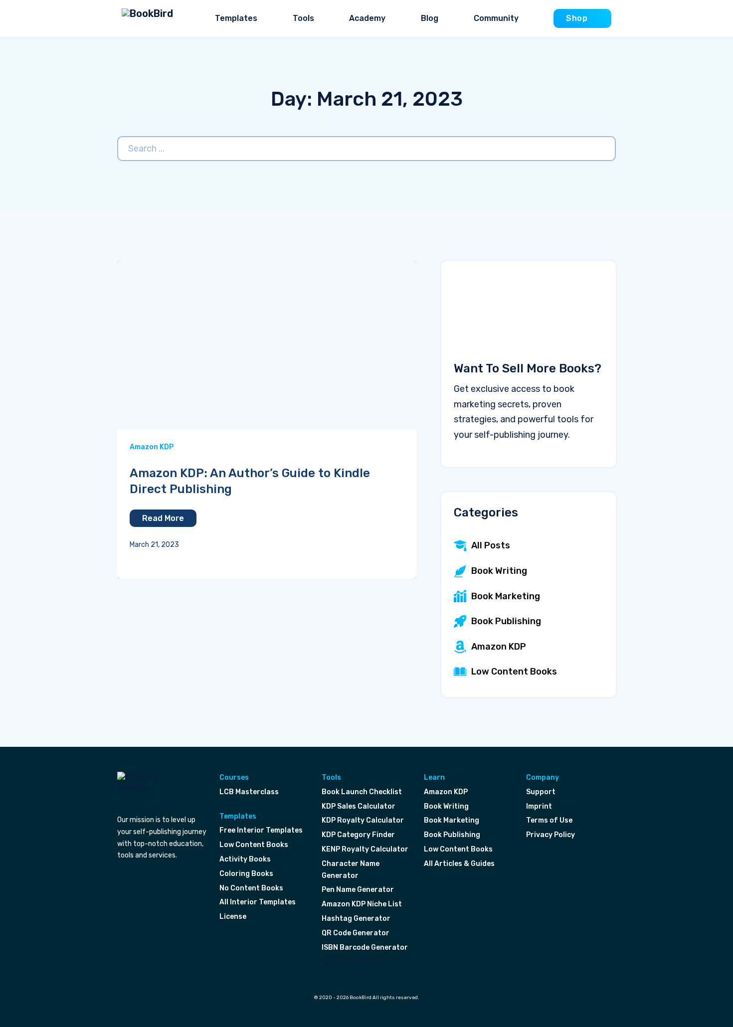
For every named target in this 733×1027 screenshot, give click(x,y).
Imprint (539, 806)
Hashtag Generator (356, 918)
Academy (367, 18)
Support (540, 792)
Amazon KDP (152, 447)
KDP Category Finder (358, 835)
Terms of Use (549, 820)
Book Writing (446, 806)
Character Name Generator (350, 869)
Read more (163, 518)
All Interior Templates (257, 902)
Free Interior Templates (261, 830)
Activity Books (245, 859)
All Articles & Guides (459, 863)
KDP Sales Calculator (358, 806)
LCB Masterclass (249, 792)
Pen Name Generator (358, 889)
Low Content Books (253, 845)
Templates (236, 18)
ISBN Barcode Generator (365, 947)
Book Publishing (452, 835)
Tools (303, 18)
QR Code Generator (355, 933)
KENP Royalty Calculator (365, 849)
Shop (576, 18)
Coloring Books (246, 873)
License (232, 916)
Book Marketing (451, 820)
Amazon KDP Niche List (362, 904)
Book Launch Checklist (362, 792)
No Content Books (251, 888)
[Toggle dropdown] (265, 18)
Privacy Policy (550, 835)
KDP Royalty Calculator (363, 820)
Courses (234, 777)
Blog (429, 18)
